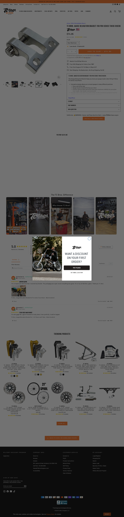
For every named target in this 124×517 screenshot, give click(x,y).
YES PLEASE (77, 268)
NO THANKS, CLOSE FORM (77, 272)
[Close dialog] (89, 238)
